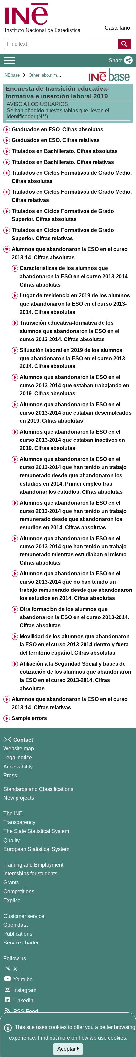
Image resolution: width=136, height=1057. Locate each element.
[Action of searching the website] (124, 44)
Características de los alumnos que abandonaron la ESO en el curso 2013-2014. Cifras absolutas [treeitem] (74, 276)
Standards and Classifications (38, 789)
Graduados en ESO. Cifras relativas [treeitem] (56, 140)
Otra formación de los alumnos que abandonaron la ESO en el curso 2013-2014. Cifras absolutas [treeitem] (74, 617)
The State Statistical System (36, 831)
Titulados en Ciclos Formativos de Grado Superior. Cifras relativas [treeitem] (63, 234)
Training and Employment (33, 865)
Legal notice (17, 757)
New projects (18, 798)
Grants (11, 882)
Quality (11, 840)
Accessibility (18, 766)
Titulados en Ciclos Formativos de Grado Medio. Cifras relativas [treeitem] (72, 196)
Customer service (23, 916)
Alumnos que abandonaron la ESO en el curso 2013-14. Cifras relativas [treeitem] (70, 703)
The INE (13, 813)
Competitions (18, 891)
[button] (119, 60)
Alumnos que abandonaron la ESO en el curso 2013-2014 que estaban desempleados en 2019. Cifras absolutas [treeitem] (76, 413)
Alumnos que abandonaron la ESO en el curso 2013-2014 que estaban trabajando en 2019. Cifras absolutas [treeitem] (74, 385)
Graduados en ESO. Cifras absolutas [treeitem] (57, 129)
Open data (15, 925)
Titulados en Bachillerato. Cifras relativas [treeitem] (63, 162)
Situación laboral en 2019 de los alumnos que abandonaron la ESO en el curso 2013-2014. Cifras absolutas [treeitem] (73, 358)
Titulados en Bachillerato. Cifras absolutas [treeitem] (65, 151)
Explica (12, 900)
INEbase (11, 75)
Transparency (19, 822)
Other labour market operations (58, 75)
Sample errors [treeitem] (29, 718)
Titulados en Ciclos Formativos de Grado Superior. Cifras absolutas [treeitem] (63, 215)
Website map (18, 748)
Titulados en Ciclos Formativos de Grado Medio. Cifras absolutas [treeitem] (72, 177)
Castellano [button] (117, 28)
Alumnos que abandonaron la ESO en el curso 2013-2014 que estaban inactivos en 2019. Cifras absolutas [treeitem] (72, 440)
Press (10, 775)
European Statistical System (36, 849)
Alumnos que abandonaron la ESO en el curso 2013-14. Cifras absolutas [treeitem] (70, 253)
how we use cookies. (103, 1038)
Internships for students (30, 873)
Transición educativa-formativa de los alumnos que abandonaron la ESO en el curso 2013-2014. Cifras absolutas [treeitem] (69, 331)
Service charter (21, 942)
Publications (17, 934)
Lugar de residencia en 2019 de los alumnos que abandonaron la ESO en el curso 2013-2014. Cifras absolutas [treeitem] (75, 304)
